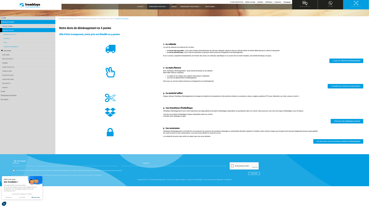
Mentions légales (180, 179)
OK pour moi (35, 197)
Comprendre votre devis (106, 19)
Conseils (174, 6)
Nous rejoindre (210, 6)
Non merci (8, 197)
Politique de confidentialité (195, 179)
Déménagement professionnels (190, 6)
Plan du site (170, 179)
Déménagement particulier (157, 6)
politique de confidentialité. (95, 175)
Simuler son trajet (250, 2)
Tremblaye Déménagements (67, 19)
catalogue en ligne (180, 116)
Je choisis (22, 197)
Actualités (260, 2)
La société (140, 6)
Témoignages (287, 2)
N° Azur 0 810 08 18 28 (236, 2)
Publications (268, 2)
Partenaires (278, 2)
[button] (4, 203)
